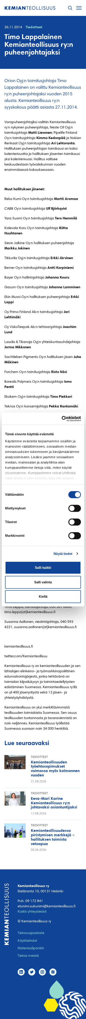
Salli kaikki (43, 567)
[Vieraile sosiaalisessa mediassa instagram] (42, 972)
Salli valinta (43, 582)
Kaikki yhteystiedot (32, 912)
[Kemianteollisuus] (30, 8)
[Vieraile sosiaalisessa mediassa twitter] (31, 972)
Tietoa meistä (28, 956)
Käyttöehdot (27, 941)
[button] (70, 8)
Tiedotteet (34, 27)
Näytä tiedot (63, 554)
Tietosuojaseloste (31, 933)
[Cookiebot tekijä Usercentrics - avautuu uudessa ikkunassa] (62, 419)
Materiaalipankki (31, 948)
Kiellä (43, 596)
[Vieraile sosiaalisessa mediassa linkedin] (21, 972)
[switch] (74, 508)
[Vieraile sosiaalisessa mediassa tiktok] (52, 972)
